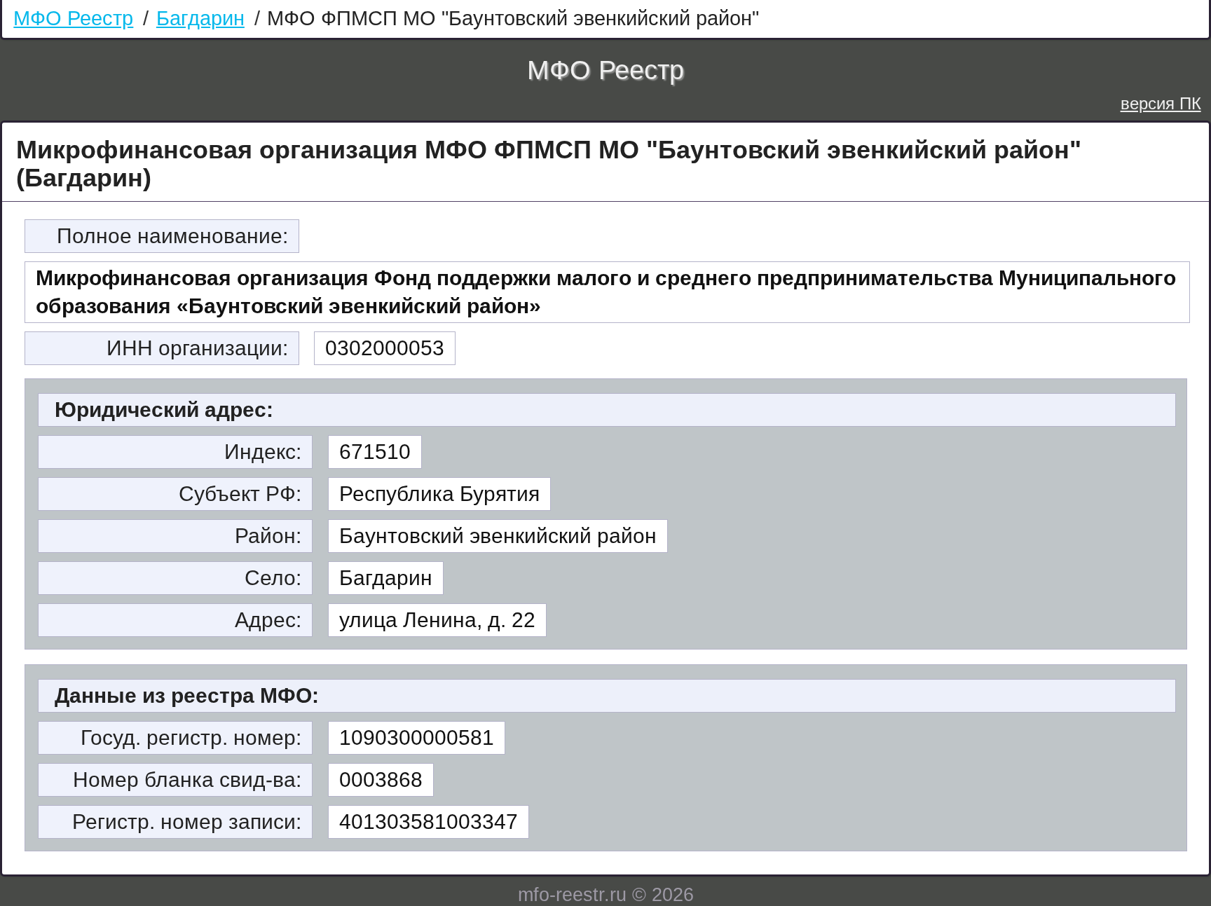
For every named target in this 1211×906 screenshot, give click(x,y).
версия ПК (1161, 103)
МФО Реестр (73, 18)
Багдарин (200, 18)
